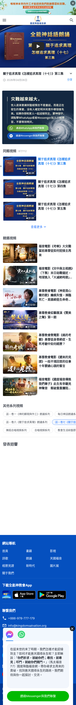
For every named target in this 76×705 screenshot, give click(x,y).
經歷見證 (8, 565)
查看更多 (37, 227)
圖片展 (54, 565)
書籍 (29, 551)
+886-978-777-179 (21, 618)
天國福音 (56, 558)
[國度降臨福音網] (38, 20)
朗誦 (29, 558)
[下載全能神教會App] (6, 594)
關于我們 (8, 573)
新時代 (30, 565)
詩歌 (5, 558)
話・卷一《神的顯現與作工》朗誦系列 (28, 413)
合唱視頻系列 (42, 430)
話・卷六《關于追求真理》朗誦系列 (26, 422)
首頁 (5, 551)
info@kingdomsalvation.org (27, 625)
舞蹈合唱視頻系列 (16, 430)
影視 (53, 551)
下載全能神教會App (17, 585)
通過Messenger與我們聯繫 (38, 696)
